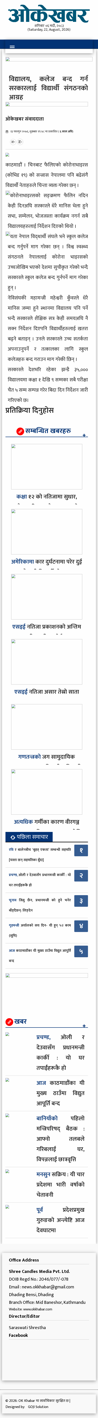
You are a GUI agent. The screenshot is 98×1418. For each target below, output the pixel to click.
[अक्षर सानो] (13, 141)
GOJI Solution (38, 1407)
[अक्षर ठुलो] (20, 141)
